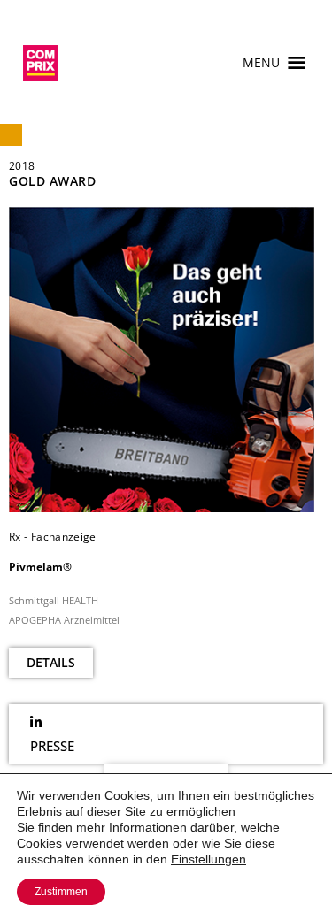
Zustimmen (61, 892)
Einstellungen (208, 859)
